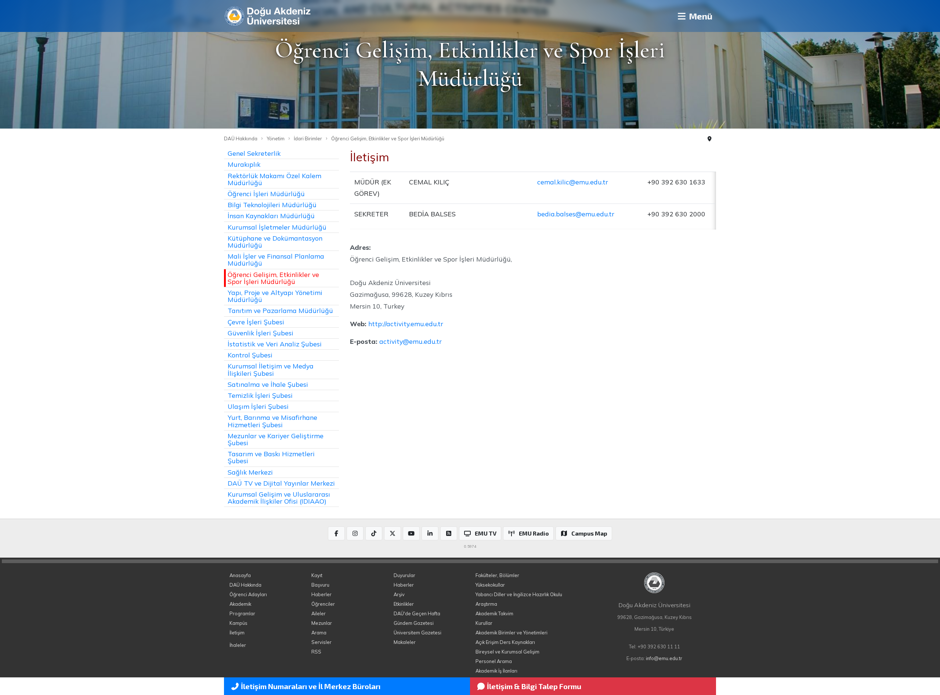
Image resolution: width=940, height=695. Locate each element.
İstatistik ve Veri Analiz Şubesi (275, 344)
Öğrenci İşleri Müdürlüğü (266, 194)
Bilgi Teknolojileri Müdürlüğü (272, 205)
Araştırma (486, 604)
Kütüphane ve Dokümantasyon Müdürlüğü (275, 241)
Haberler (321, 594)
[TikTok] (373, 533)
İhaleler (237, 645)
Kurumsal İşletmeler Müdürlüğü (277, 227)
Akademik (240, 604)
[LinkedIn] (430, 533)
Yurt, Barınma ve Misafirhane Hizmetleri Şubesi (272, 420)
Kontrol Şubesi (250, 355)
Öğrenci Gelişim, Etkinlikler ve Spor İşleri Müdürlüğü (387, 138)
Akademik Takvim (494, 613)
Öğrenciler (323, 604)
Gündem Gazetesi (414, 623)
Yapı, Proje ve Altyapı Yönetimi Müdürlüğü (275, 295)
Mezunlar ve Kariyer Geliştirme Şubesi (275, 439)
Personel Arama (494, 661)
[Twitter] (392, 533)
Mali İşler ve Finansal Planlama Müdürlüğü (276, 259)
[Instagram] (355, 533)
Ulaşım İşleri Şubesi (258, 406)
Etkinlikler (404, 604)
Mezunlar (321, 623)
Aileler (318, 613)
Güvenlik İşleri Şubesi (260, 333)
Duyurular (404, 575)
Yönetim (276, 138)
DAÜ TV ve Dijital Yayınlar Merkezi (281, 483)
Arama (318, 632)
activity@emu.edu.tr (410, 341)
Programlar (242, 613)
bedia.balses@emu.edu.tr (575, 214)
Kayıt (316, 575)
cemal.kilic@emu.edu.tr (572, 182)
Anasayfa (240, 575)
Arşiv (399, 594)
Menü (699, 16)
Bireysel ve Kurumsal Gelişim (507, 652)
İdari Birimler (308, 138)
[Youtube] (411, 533)
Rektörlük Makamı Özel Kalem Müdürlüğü (274, 179)
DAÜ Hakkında (240, 138)
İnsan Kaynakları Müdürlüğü (271, 216)
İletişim (237, 632)
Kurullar (484, 623)
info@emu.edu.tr (664, 658)
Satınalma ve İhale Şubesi (268, 384)
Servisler (321, 642)
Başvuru (320, 585)
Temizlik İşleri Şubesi (260, 395)
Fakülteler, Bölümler (497, 575)
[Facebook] (336, 533)
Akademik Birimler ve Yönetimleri (511, 632)
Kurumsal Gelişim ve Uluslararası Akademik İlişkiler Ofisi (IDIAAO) (279, 497)
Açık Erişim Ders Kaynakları (505, 642)
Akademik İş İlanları (496, 671)
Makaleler (405, 642)
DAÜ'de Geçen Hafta (417, 613)
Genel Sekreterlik (254, 153)
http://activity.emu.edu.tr (405, 324)
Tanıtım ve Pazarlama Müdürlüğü (280, 310)
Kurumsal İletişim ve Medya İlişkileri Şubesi (271, 369)
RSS (316, 652)
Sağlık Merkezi (250, 472)
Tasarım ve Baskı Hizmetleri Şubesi (271, 457)
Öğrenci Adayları (248, 594)
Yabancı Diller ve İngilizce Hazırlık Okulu (519, 594)
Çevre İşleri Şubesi (256, 322)
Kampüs (238, 623)
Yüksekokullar (490, 585)
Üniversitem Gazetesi (417, 632)
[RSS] (448, 533)
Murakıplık (244, 164)
